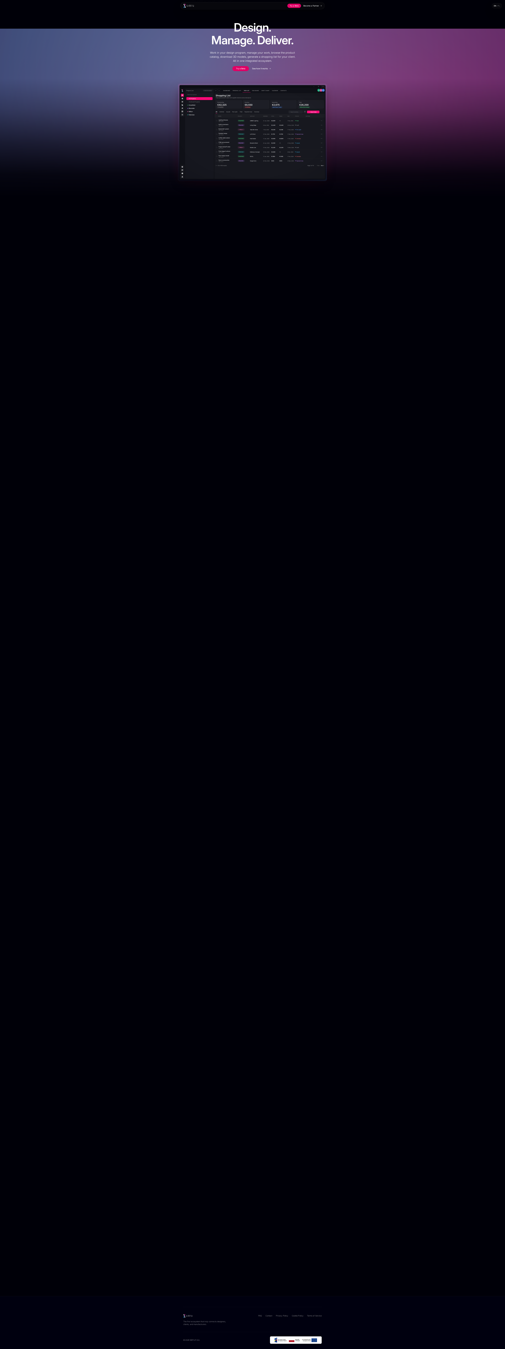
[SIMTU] (188, 6)
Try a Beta (294, 6)
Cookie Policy (297, 1316)
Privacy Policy (282, 1316)
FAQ (260, 1316)
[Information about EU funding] (296, 1340)
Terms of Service (314, 1316)
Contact (269, 1316)
